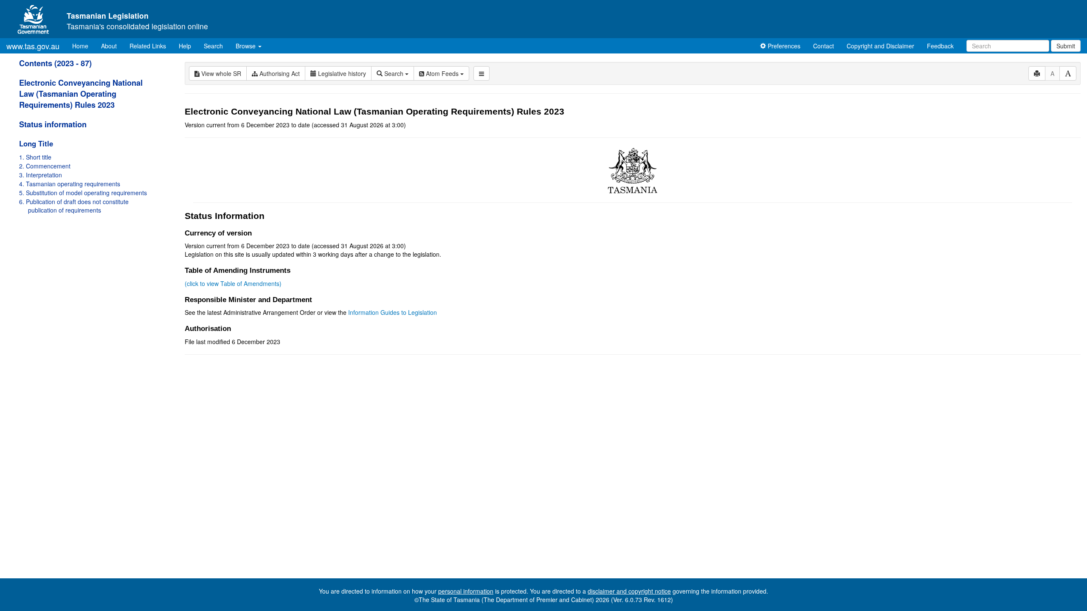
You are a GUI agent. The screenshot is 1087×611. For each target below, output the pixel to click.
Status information (53, 124)
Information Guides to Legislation (392, 312)
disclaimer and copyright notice (629, 591)
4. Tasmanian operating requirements (69, 183)
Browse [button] (246, 46)
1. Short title (35, 157)
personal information (465, 591)
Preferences (783, 46)
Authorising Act (279, 73)
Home (83, 45)
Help (185, 46)
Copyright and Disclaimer (880, 46)
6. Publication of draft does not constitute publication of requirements (74, 205)
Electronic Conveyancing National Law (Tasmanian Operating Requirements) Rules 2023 (81, 93)
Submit (1065, 46)
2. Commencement (44, 166)
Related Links (148, 46)
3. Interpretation (40, 175)
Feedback (940, 46)
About (109, 46)
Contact (823, 46)
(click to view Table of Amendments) (233, 283)
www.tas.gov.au (32, 45)
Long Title (36, 143)
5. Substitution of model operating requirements (83, 192)
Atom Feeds (442, 73)
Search (213, 46)
